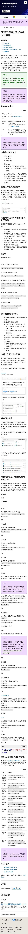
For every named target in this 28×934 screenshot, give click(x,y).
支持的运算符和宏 (6, 45)
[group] (14, 751)
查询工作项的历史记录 (7, 47)
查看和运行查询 (8, 872)
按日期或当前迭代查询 (10, 867)
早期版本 (11, 927)
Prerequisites (5, 43)
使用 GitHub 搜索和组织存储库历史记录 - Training (13, 904)
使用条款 (19, 929)
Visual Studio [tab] (9, 203)
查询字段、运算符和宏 (10, 869)
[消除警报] (25, 2)
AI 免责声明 (4, 927)
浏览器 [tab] (3, 203)
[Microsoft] (14, 17)
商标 (2, 932)
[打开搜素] (22, 17)
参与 (21, 927)
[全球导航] (1, 17)
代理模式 (22, 854)
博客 (16, 927)
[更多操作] (25, 27)
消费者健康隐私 (10, 929)
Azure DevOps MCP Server (14, 761)
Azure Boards (8, 27)
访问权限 (15, 126)
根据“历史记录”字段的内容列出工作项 (11, 49)
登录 (26, 17)
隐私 (2, 929)
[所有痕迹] (2, 27)
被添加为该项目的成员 (17, 117)
